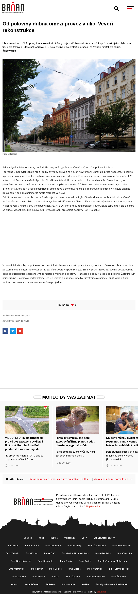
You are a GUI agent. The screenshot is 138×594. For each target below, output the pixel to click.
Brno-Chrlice (55, 569)
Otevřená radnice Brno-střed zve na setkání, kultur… (60, 479)
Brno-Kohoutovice (121, 545)
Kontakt (14, 584)
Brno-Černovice (17, 569)
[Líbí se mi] (72, 304)
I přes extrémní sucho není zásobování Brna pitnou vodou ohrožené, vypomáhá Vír (75, 441)
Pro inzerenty (68, 584)
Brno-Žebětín (12, 553)
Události (28, 538)
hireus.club (101, 592)
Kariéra (85, 584)
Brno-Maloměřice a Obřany (75, 553)
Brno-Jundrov (32, 545)
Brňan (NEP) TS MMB (18, 321)
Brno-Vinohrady (53, 545)
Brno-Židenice (118, 576)
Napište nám (93, 506)
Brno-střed (13, 545)
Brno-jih (55, 576)
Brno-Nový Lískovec (21, 561)
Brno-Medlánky (103, 553)
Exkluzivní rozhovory (104, 538)
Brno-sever (37, 569)
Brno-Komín (32, 553)
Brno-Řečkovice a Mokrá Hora (112, 561)
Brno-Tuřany (38, 576)
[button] (116, 8)
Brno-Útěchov (73, 576)
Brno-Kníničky (74, 545)
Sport (84, 538)
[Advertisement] (69, 235)
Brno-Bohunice (124, 553)
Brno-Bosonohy (46, 561)
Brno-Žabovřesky (97, 545)
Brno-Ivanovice (94, 569)
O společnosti (32, 584)
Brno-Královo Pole (96, 576)
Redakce (50, 584)
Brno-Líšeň (49, 553)
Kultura (54, 538)
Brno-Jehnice (19, 576)
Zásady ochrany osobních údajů (111, 584)
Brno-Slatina (74, 569)
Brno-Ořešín (66, 561)
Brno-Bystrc (85, 561)
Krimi (41, 538)
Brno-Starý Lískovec (119, 569)
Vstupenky (69, 538)
